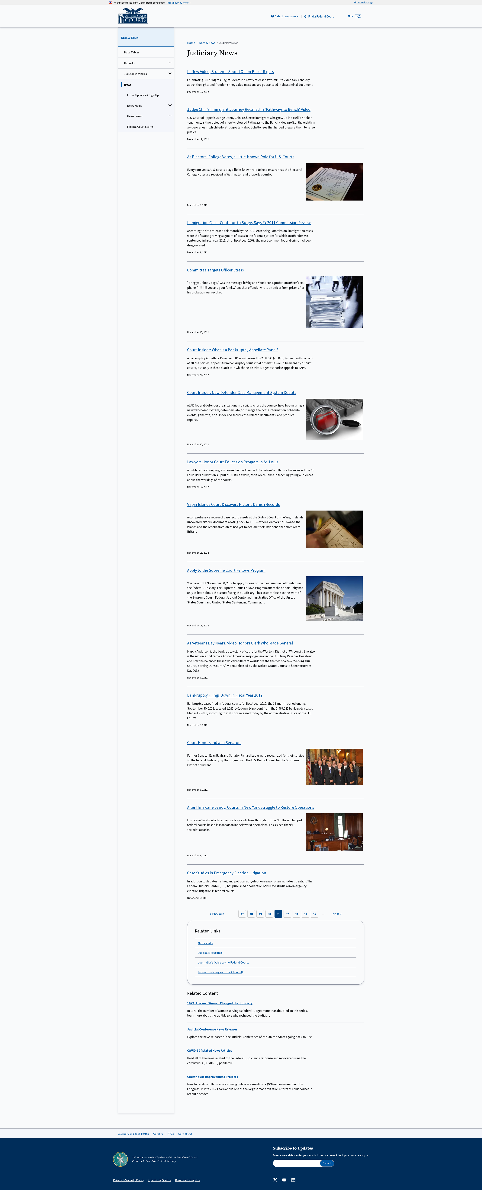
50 (269, 914)
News (128, 84)
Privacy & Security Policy (128, 1180)
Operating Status (159, 1180)
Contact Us (185, 1133)
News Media (134, 105)
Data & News (129, 38)
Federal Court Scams (140, 126)
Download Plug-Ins (187, 1180)
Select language (285, 16)
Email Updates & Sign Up (143, 95)
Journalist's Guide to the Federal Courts (223, 962)
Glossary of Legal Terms (133, 1133)
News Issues (135, 116)
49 (260, 914)
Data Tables (132, 52)
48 (251, 914)
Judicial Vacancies (135, 74)
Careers (158, 1133)
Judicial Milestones (210, 952)
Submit (327, 1163)
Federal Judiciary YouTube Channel (220, 972)
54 (305, 914)
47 (242, 914)
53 (296, 914)
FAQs (170, 1133)
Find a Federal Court (321, 16)
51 (278, 914)
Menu (351, 16)
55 (314, 914)
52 (287, 914)
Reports (129, 63)
